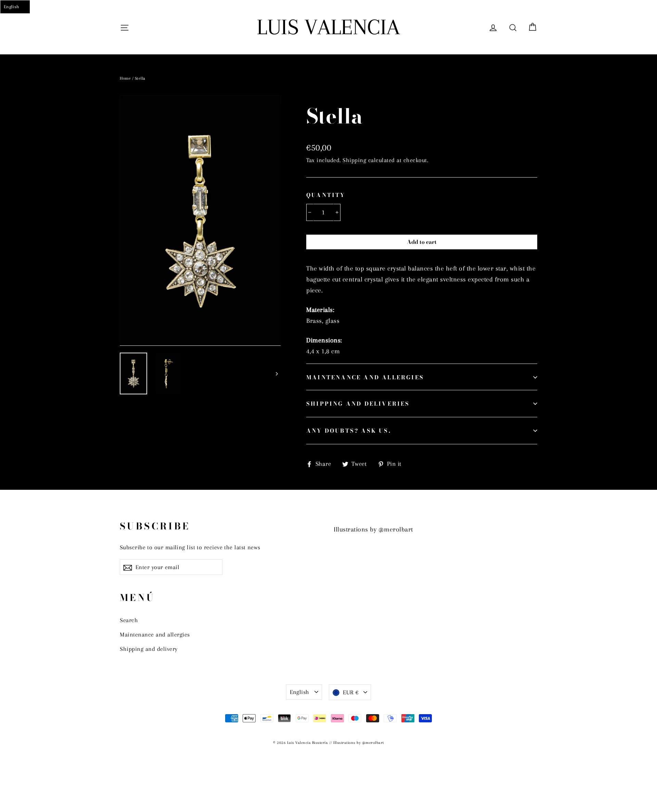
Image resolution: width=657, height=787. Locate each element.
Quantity (326, 195)
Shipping (354, 160)
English (299, 691)
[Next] (276, 373)
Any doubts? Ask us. (348, 431)
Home (125, 78)
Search (129, 620)
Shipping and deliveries (358, 403)
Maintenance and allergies (365, 377)
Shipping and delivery (149, 648)
